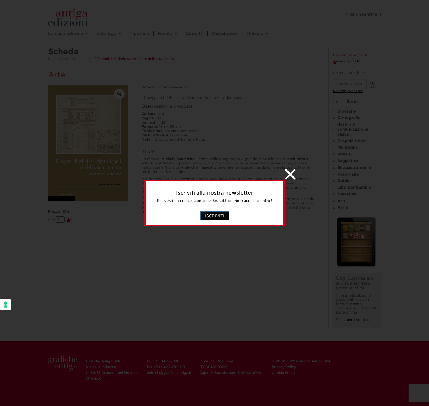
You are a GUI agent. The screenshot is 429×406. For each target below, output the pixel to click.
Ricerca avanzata (348, 91)
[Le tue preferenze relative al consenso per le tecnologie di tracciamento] (5, 304)
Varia (342, 207)
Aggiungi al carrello (69, 220)
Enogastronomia (354, 167)
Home (52, 59)
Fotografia (348, 174)
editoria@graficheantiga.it (169, 372)
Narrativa (346, 194)
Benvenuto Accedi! (350, 55)
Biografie (346, 111)
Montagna (347, 147)
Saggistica (347, 160)
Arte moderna (82, 59)
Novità (166, 33)
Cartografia (348, 117)
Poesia (344, 154)
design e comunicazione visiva (353, 129)
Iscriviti (214, 216)
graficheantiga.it (363, 14)
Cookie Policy (283, 372)
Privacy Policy (284, 367)
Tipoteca (139, 33)
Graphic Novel (352, 141)
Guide (343, 180)
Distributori (224, 33)
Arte (64, 59)
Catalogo (107, 33)
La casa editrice (66, 33)
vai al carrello (348, 61)
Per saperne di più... (353, 319)
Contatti (194, 33)
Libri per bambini (354, 187)
